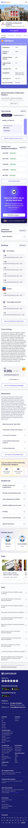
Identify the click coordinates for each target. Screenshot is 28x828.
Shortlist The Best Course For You (13, 138)
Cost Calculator (5, 752)
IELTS (3, 763)
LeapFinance (18, 747)
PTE (16, 759)
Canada (3, 722)
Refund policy (5, 808)
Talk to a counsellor (6, 751)
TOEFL (16, 756)
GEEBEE (3, 801)
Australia (4, 724)
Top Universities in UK (7, 733)
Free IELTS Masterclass (7, 749)
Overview (3, 35)
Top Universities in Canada (6, 735)
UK (2, 720)
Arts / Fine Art (6, 115)
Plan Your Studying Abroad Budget (14, 385)
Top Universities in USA (7, 732)
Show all (23, 111)
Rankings (18, 35)
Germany (4, 727)
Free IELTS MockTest (7, 747)
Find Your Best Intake (14, 181)
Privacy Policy (5, 804)
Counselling (4, 765)
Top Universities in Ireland (6, 741)
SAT (16, 757)
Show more (22, 147)
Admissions (11, 35)
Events (3, 759)
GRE (16, 760)
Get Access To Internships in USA (14, 454)
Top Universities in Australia (6, 738)
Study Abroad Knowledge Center (6, 757)
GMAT (16, 762)
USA (3, 718)
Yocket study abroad (7, 799)
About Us (17, 718)
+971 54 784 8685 (14, 792)
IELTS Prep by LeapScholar (18, 750)
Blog (3, 754)
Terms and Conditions (7, 806)
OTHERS (23, 822)
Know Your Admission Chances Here (14, 321)
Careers (17, 720)
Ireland (3, 726)
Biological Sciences (19, 115)
